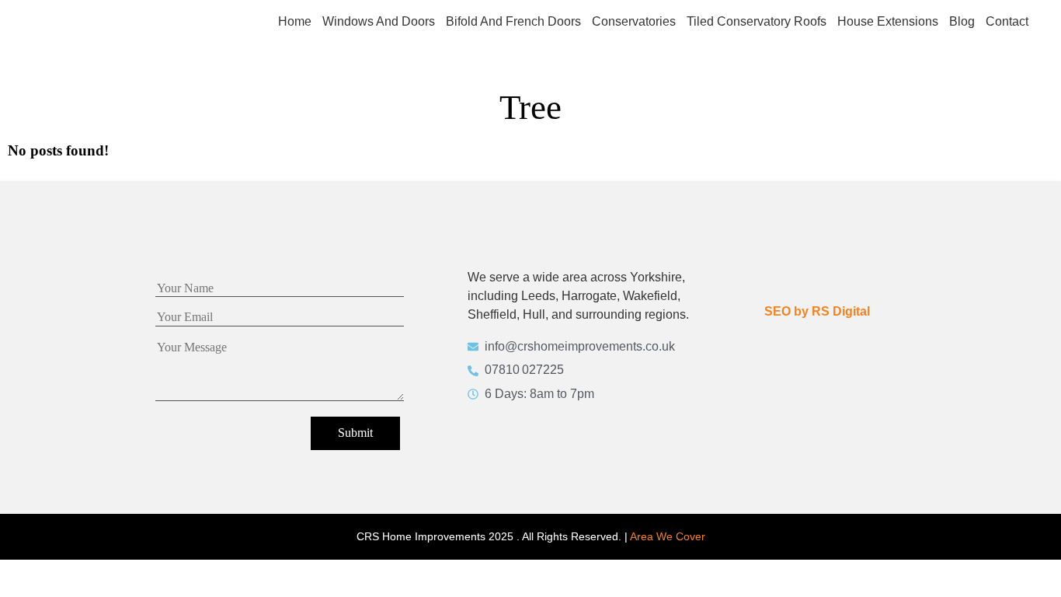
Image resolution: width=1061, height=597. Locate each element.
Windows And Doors (378, 21)
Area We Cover (667, 536)
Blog (962, 21)
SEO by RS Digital (817, 311)
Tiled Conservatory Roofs (756, 21)
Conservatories (634, 21)
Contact (1007, 21)
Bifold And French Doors (513, 21)
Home (294, 21)
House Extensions (887, 21)
